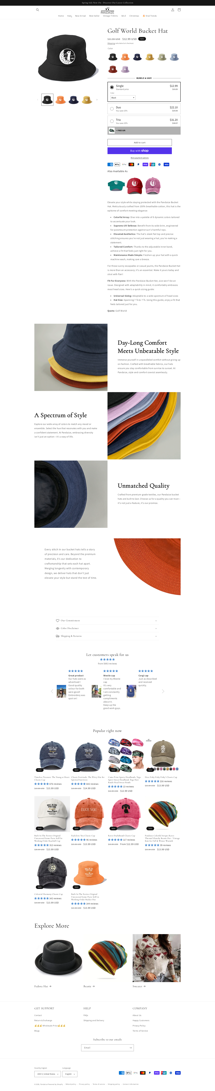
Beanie (87, 986)
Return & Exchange (43, 1020)
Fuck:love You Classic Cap (83, 835)
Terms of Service (140, 1030)
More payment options (140, 158)
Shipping (111, 43)
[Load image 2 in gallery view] (60, 100)
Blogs (37, 1030)
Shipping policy (114, 1084)
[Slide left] (37, 99)
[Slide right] (97, 99)
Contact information (131, 1084)
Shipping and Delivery (94, 1020)
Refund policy (71, 1084)
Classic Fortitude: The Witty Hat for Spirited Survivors (88, 778)
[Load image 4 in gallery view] (87, 100)
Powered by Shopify (55, 1084)
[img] (107, 659)
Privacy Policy (139, 1025)
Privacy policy (84, 1084)
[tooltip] (116, 185)
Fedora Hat (41, 986)
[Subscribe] (130, 1047)
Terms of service (99, 1084)
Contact (38, 1015)
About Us (137, 1015)
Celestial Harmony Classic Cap (48, 894)
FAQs (86, 1015)
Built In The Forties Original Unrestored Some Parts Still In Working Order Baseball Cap (48, 838)
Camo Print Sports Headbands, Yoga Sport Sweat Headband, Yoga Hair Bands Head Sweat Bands (124, 780)
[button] (37, 10)
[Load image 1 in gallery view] (47, 100)
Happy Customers (141, 1020)
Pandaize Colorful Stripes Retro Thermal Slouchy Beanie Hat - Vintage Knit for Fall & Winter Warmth (162, 838)
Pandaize (44, 1084)
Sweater (137, 986)
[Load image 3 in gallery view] (74, 100)
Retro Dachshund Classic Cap (121, 835)
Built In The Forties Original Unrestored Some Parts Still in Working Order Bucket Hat (85, 897)
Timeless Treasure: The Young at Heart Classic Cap (51, 778)
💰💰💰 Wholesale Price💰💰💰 (49, 1025)
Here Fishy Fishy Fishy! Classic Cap (161, 777)
